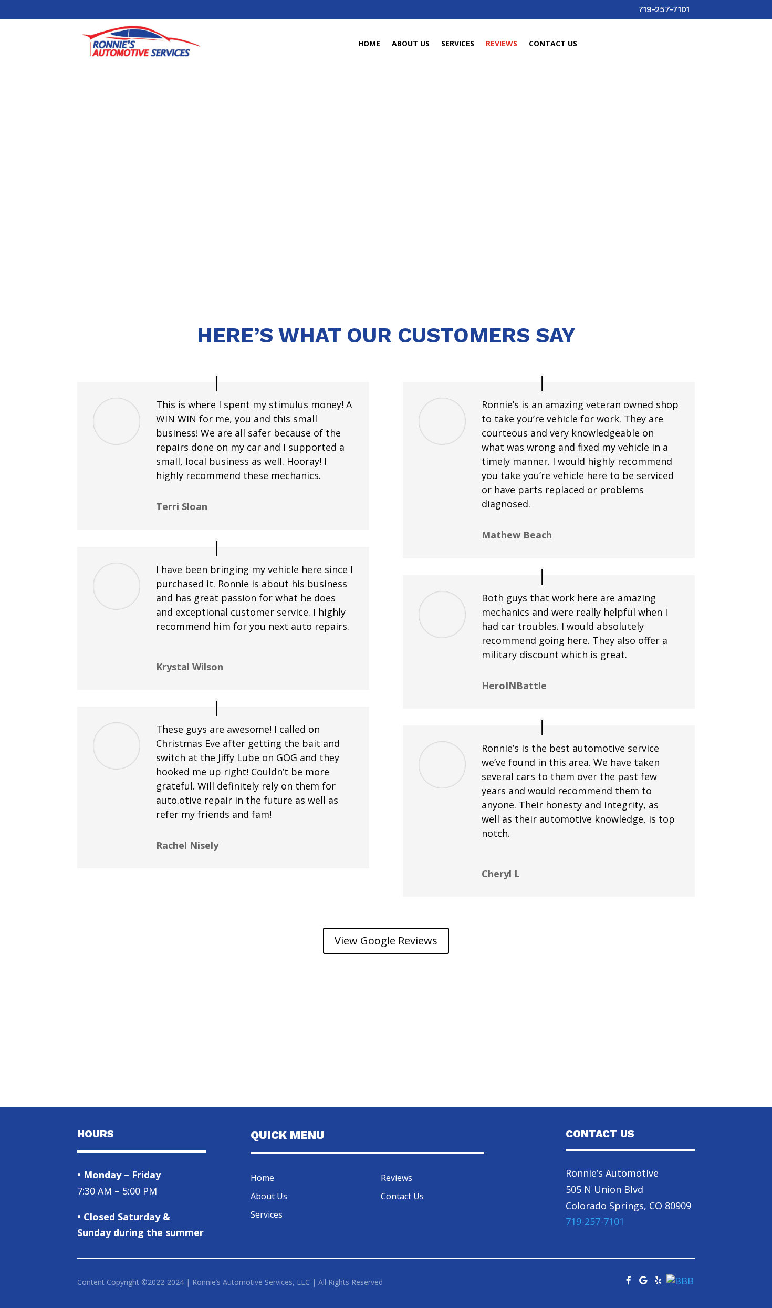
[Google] (643, 1277)
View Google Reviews (386, 940)
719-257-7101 (664, 9)
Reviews (501, 44)
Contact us (630, 1055)
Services (457, 44)
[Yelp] (658, 1277)
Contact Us (553, 44)
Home (369, 44)
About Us (411, 44)
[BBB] (680, 1280)
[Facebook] (628, 1277)
